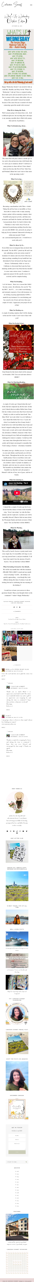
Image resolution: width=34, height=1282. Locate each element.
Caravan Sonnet (12, 5)
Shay (18, 89)
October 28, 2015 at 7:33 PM (14, 717)
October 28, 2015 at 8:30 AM (14, 671)
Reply (3, 679)
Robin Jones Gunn (26, 409)
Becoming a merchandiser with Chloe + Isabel (17, 206)
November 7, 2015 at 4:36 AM (19, 688)
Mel (6, 89)
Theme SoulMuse (25, 1281)
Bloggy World (8, 601)
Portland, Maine (9, 171)
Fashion (27, 601)
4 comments (17, 611)
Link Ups (13, 603)
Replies (10, 683)
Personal (20, 603)
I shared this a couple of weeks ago (13, 507)
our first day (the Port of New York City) (19, 169)
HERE (13, 230)
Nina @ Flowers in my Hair (17, 669)
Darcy (8, 715)
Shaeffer (11, 89)
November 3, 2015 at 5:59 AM (19, 736)
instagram (17, 248)
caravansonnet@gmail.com (13, 237)
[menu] (31, 4)
